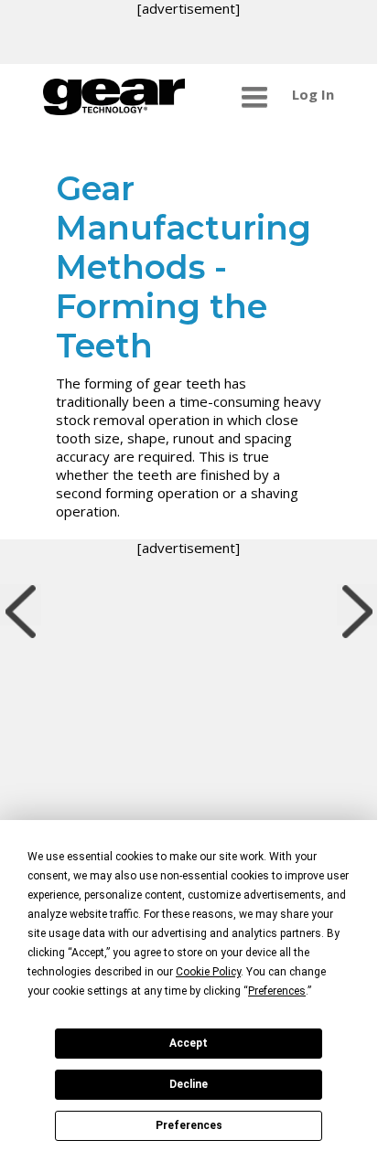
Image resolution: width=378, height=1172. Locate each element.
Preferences (189, 1125)
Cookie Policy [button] (208, 971)
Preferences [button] (277, 991)
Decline (188, 1084)
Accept (188, 1043)
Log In (313, 94)
